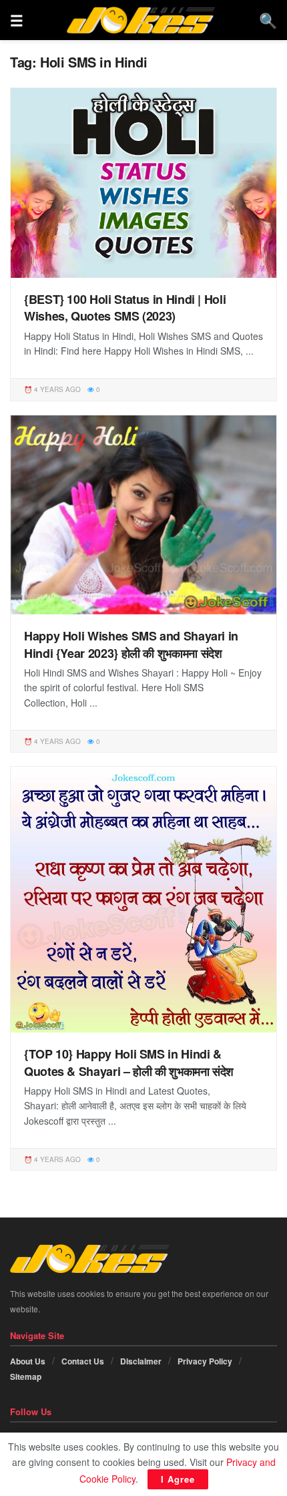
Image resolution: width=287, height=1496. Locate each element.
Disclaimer (141, 1361)
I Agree (178, 1479)
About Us (27, 1361)
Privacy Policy (205, 1361)
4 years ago (56, 389)
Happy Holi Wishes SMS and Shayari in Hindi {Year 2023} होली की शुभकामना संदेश (131, 644)
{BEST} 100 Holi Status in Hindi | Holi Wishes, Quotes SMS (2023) (125, 308)
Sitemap (25, 1376)
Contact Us (82, 1361)
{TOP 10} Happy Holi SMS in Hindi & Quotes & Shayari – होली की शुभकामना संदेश (129, 1062)
